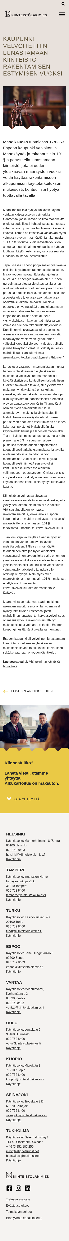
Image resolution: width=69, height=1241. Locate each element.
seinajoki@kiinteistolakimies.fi (26, 1115)
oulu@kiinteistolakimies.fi (23, 1043)
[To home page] (26, 14)
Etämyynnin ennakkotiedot (24, 1217)
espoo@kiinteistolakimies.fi (24, 967)
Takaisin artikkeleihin (32, 691)
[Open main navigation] (62, 14)
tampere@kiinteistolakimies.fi (26, 895)
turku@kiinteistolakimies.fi (24, 931)
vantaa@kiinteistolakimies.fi (25, 1007)
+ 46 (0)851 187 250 (20, 1146)
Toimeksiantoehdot (19, 1211)
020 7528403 (15, 1003)
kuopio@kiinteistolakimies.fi (25, 1079)
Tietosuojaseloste (18, 1199)
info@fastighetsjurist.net (22, 1151)
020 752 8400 (15, 890)
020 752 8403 (15, 850)
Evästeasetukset (17, 1205)
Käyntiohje (13, 859)
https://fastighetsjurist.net (22, 1155)
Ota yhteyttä (27, 799)
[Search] (63, 4)
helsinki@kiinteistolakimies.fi (25, 854)
